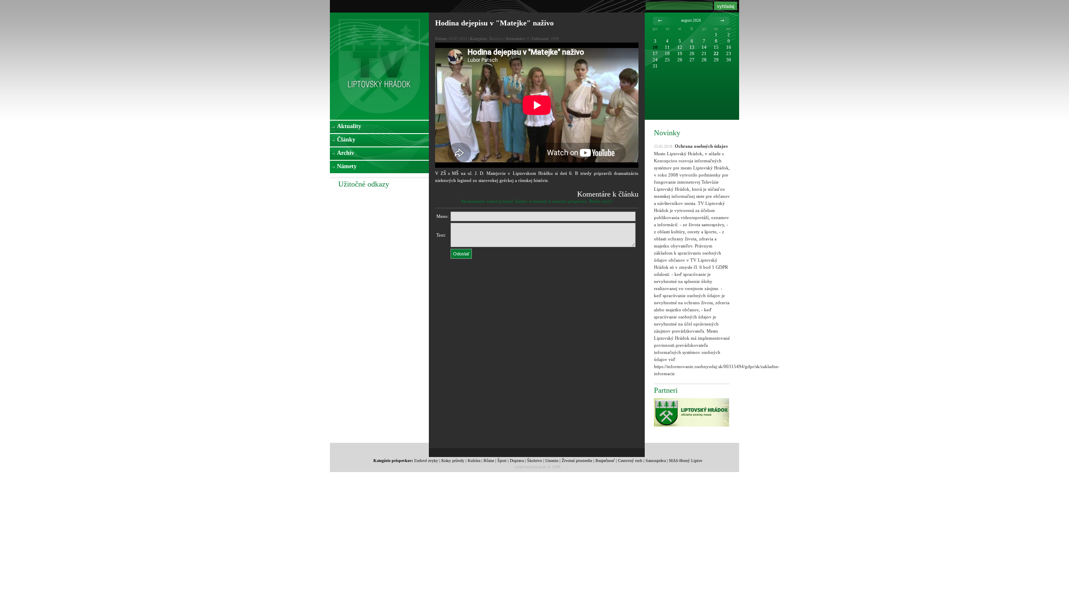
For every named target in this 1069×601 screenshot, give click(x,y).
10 (655, 47)
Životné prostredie (577, 460)
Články (346, 139)
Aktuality (349, 126)
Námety (347, 166)
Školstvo (534, 460)
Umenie (551, 460)
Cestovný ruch (630, 460)
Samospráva (656, 460)
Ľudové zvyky (426, 460)
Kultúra (474, 460)
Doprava (517, 460)
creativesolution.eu (530, 467)
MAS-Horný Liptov (685, 460)
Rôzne (489, 460)
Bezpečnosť (605, 460)
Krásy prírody (452, 460)
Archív (345, 153)
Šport (502, 460)
